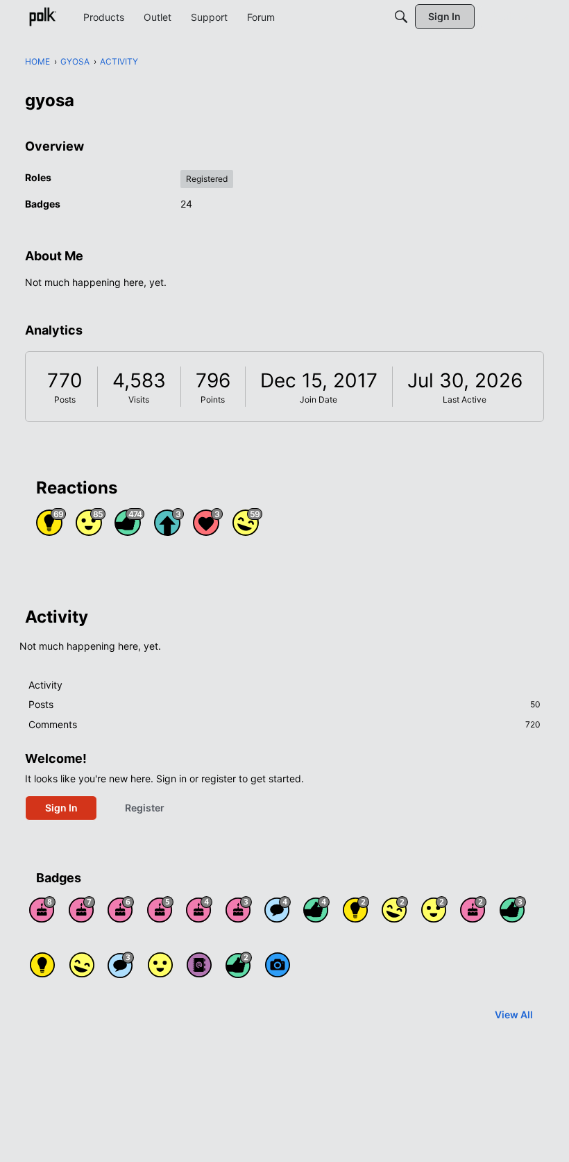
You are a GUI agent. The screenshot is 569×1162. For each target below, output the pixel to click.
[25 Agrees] (434, 909)
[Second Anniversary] (473, 909)
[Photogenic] (277, 965)
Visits (138, 399)
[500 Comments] (277, 909)
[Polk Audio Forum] (42, 17)
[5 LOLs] (82, 965)
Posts (65, 399)
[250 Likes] (316, 909)
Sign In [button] (61, 808)
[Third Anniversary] (239, 909)
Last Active (464, 399)
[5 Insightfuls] (42, 965)
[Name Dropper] (199, 965)
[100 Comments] (121, 965)
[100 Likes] (513, 909)
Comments (284, 724)
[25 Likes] (239, 965)
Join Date (318, 399)
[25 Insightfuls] (356, 909)
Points (213, 399)
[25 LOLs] (395, 909)
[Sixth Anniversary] (121, 909)
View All (514, 1014)
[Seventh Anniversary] (82, 909)
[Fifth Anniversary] (160, 909)
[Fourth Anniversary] (199, 909)
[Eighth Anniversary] (42, 909)
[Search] (401, 16)
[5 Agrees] (160, 965)
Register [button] (144, 808)
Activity (45, 685)
